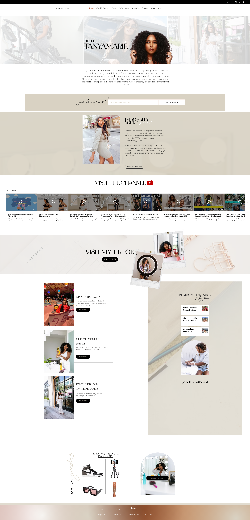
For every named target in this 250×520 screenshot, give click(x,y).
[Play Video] (21, 202)
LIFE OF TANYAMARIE (63, 8)
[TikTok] (228, 2)
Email (109, 98)
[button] (11, 190)
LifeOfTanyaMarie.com (135, 145)
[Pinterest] (244, 2)
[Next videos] (247, 202)
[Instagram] (236, 2)
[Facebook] (232, 2)
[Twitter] (240, 2)
